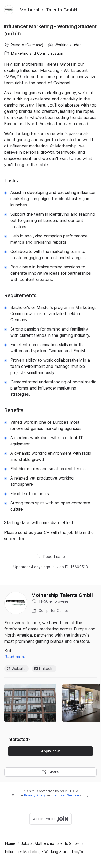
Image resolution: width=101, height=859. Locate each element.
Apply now (50, 751)
